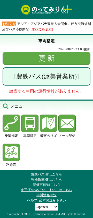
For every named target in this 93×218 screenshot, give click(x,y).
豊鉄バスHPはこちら (46, 174)
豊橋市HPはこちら (46, 185)
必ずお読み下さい (52, 200)
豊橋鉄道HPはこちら (46, 179)
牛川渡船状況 (46, 195)
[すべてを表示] (42, 29)
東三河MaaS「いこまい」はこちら (46, 190)
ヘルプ (32, 200)
